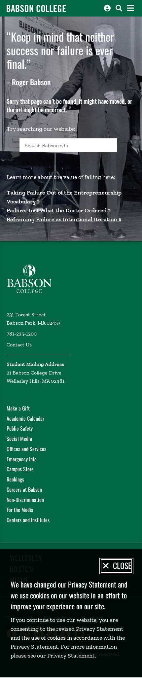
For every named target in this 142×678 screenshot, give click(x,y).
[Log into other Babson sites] (107, 8)
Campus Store (20, 469)
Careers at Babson (24, 489)
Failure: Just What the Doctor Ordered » (59, 210)
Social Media (19, 439)
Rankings (15, 479)
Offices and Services (26, 449)
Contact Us (19, 344)
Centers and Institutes (28, 520)
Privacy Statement (70, 655)
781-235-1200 (22, 334)
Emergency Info (22, 459)
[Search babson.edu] (119, 8)
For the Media (20, 510)
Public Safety (20, 428)
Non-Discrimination (25, 500)
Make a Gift (18, 408)
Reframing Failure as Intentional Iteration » (64, 219)
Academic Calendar (25, 418)
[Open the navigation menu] (130, 8)
